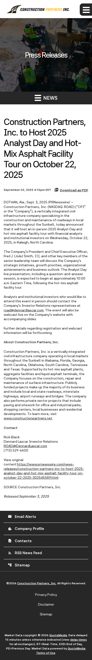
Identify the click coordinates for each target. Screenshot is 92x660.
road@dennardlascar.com (24, 310)
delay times (78, 639)
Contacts (20, 541)
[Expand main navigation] (86, 9)
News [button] (49, 98)
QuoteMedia (58, 635)
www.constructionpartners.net (28, 418)
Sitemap (19, 565)
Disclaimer (46, 604)
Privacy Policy (46, 594)
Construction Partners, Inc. (36, 583)
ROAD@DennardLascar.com (25, 446)
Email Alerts (22, 516)
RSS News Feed (25, 553)
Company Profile (26, 528)
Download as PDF (74, 190)
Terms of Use (45, 653)
